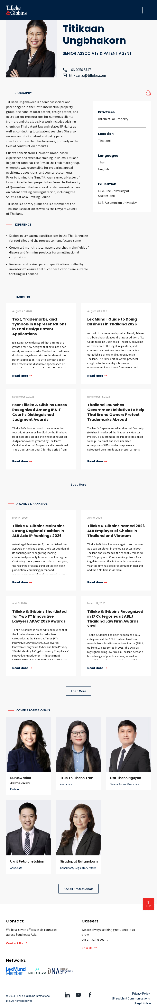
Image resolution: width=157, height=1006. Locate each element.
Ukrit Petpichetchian (27, 861)
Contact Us (14, 943)
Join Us (87, 948)
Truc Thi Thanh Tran (76, 778)
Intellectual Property (113, 119)
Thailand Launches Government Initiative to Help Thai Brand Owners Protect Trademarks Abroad (116, 412)
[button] (138, 10)
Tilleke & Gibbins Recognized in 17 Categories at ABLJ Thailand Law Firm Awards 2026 (115, 619)
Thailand (104, 141)
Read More (20, 376)
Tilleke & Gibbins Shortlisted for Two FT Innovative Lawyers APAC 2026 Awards (39, 616)
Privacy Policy (141, 993)
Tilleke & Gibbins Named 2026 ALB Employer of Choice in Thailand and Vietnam (116, 530)
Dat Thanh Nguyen (125, 778)
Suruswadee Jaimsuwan (20, 780)
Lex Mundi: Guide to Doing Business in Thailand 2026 (112, 322)
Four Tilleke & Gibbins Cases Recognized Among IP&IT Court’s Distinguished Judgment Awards (39, 412)
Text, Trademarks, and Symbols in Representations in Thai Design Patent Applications (39, 326)
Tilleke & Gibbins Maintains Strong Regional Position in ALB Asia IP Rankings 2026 (38, 530)
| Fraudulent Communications (131, 998)
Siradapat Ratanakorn (79, 861)
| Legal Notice (142, 1003)
